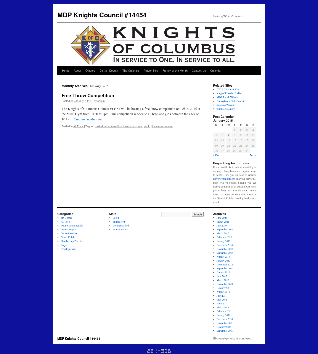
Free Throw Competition (88, 95)
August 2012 (223, 272)
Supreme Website (225, 105)
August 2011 (223, 291)
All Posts (78, 126)
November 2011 (225, 284)
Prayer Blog (150, 70)
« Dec (216, 155)
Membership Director (72, 241)
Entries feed (119, 221)
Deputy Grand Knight (72, 225)
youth (147, 126)
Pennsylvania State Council (230, 101)
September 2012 (225, 268)
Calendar (215, 70)
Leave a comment (162, 126)
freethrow (128, 126)
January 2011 (223, 315)
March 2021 (223, 221)
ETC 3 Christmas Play (228, 89)
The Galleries (130, 70)
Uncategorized (68, 249)
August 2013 (223, 256)
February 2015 (224, 237)
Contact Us (199, 70)
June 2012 (222, 276)
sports (139, 126)
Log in (116, 217)
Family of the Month (175, 70)
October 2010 (224, 326)
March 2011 (223, 307)
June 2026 (222, 217)
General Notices (69, 233)
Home (65, 70)
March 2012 (223, 280)
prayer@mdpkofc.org (224, 178)
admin (101, 101)
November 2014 (225, 249)
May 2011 (222, 299)
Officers (90, 70)
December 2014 (225, 245)
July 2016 (222, 225)
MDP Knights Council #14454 (102, 14)
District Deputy (109, 70)
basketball (101, 126)
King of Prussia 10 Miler (229, 93)
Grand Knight (68, 237)
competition (115, 126)
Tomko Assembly (226, 108)
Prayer (64, 245)
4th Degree (66, 217)
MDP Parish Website (227, 97)
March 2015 (223, 233)
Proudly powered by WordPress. (234, 338)
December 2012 (225, 264)
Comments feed (121, 225)
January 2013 (223, 260)
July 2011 (222, 295)
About (77, 70)
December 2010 (225, 319)
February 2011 (224, 311)
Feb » (253, 155)
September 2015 (225, 229)
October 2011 (224, 287)
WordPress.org (120, 229)
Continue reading (88, 119)
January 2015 (223, 241)
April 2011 (222, 303)
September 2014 (225, 252)
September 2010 (225, 330)
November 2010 (225, 323)
